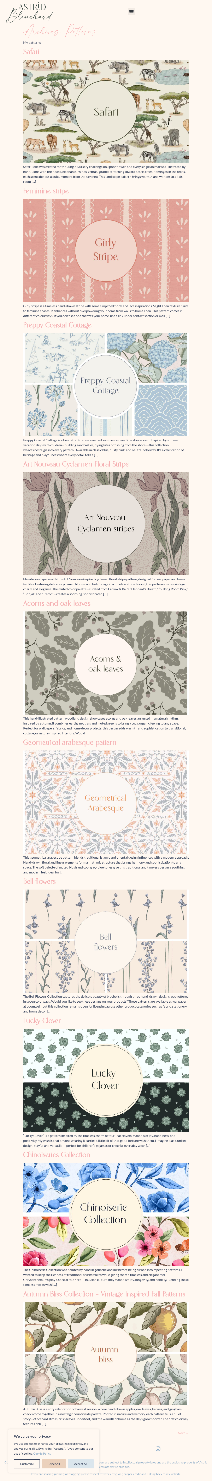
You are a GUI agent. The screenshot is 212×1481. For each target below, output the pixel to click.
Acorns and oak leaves (56, 604)
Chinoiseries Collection (56, 1155)
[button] (131, 11)
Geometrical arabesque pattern (70, 743)
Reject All (54, 1464)
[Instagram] (158, 1449)
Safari (31, 52)
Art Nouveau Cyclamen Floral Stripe (76, 464)
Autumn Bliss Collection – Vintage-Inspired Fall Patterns (104, 1294)
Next (183, 1433)
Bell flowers (39, 882)
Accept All (81, 1464)
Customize (27, 1464)
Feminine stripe (46, 191)
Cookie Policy (42, 1453)
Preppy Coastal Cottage (57, 325)
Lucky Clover (42, 1021)
